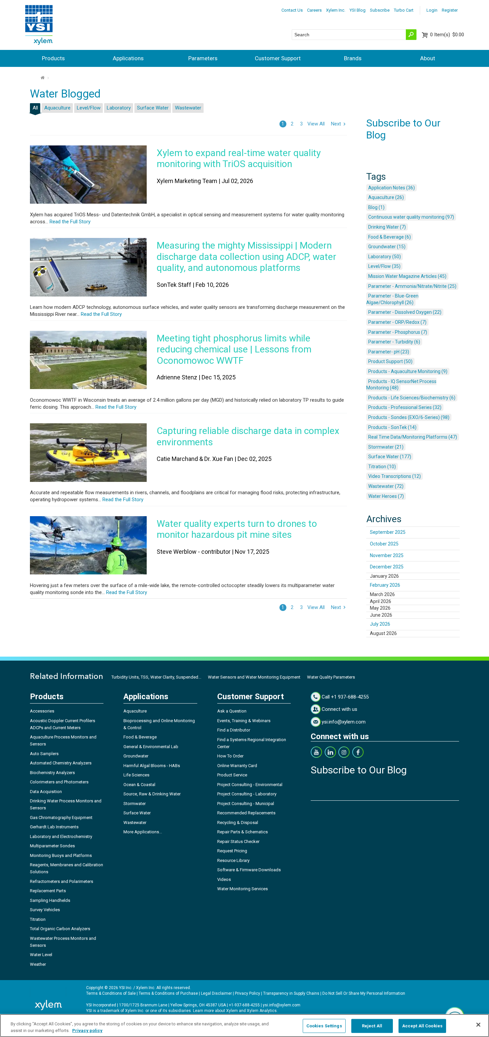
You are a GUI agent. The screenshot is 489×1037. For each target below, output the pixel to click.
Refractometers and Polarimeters (61, 881)
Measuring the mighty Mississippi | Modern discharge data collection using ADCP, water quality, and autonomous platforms (246, 256)
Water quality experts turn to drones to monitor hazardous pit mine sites (237, 529)
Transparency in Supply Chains (291, 993)
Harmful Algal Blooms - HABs (151, 765)
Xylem (232, 1010)
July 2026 (380, 624)
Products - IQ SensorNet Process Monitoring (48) (401, 385)
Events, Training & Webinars (243, 720)
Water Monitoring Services (242, 888)
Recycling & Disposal (237, 822)
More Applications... (142, 831)
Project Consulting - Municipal (245, 803)
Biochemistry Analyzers (52, 772)
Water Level (41, 954)
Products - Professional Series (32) (404, 407)
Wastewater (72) (386, 486)
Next (336, 124)
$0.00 (447, 35)
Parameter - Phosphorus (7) (397, 332)
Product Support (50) (390, 361)
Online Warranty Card (237, 765)
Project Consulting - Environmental (249, 784)
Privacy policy (87, 1030)
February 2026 (385, 585)
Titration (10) (382, 466)
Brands (353, 58)
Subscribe (380, 10)
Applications (128, 58)
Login (431, 10)
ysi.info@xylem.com (344, 722)
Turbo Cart (403, 10)
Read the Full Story (69, 222)
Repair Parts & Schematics (242, 831)
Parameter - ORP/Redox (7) (397, 322)
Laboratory (119, 108)
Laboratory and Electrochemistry (61, 836)
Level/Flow (88, 108)
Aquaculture (57, 108)
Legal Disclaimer (216, 993)
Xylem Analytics (262, 1010)
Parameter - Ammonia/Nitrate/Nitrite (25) (412, 286)
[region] (244, 1025)
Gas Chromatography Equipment (61, 817)
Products (53, 58)
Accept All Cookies (422, 1025)
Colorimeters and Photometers (59, 781)
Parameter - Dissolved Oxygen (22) (404, 312)
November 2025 (387, 555)
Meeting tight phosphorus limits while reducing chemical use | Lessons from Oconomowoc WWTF (234, 349)
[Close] (478, 1024)
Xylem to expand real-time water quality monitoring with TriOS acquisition (239, 158)
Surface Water (153, 108)
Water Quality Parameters (331, 677)
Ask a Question (231, 711)
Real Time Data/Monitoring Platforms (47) (412, 437)
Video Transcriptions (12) (394, 476)
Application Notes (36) (391, 187)
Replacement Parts (48, 890)
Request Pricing (232, 850)
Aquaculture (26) (386, 197)
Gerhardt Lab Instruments (54, 826)
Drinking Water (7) (387, 227)
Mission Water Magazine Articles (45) (407, 276)
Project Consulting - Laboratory (246, 793)
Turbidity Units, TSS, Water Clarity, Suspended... (156, 677)
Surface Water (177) (389, 456)
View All (316, 124)
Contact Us (292, 10)
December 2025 (387, 566)
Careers (314, 10)
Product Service (232, 774)
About (427, 58)
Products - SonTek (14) (392, 427)
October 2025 (384, 543)
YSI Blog (358, 10)
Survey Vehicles (45, 909)
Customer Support (278, 58)
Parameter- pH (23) (388, 351)
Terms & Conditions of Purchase (168, 993)
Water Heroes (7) (386, 496)
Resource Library (233, 860)
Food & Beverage (140, 736)
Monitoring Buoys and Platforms (61, 855)
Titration (38, 919)
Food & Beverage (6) (389, 237)
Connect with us (339, 709)
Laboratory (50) (384, 256)
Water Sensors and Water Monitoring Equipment (254, 677)
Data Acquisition (46, 791)
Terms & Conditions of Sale (111, 993)
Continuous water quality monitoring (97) (411, 217)
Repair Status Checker (238, 841)
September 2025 (388, 532)
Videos (224, 879)
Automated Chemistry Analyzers (60, 762)
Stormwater (134, 803)
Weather (38, 964)
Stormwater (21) (386, 447)
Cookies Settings (324, 1025)
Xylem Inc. (335, 10)
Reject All (372, 1025)
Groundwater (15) (387, 246)
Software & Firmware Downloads (249, 869)
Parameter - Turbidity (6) (394, 341)
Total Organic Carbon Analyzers (60, 928)
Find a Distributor (233, 729)
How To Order (230, 755)
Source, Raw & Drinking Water (152, 793)
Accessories (42, 711)
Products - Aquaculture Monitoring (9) (407, 371)
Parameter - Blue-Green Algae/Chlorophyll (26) (392, 299)
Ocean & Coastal (139, 784)
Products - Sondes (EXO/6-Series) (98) (408, 417)
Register (450, 10)
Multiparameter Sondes (52, 845)
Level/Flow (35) (384, 266)
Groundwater (135, 755)
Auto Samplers (44, 753)
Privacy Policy (247, 993)
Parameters (203, 58)
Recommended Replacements (246, 812)
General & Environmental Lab (150, 746)
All (35, 108)
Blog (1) (376, 207)
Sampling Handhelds (50, 900)
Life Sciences (136, 774)
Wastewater (188, 108)
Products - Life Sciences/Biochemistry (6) (411, 397)
